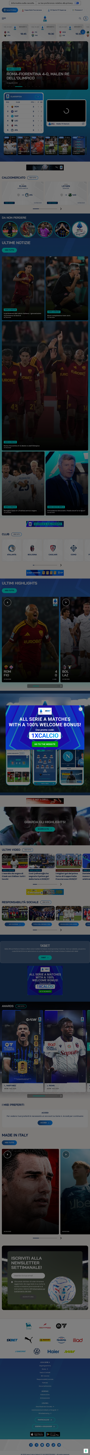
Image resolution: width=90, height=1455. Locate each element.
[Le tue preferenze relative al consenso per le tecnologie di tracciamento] (86, 1451)
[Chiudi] (80, 709)
